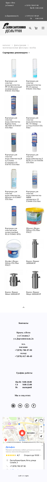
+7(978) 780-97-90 (23, 350)
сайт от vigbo (23, 475)
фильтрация (20, 45)
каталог (6, 45)
